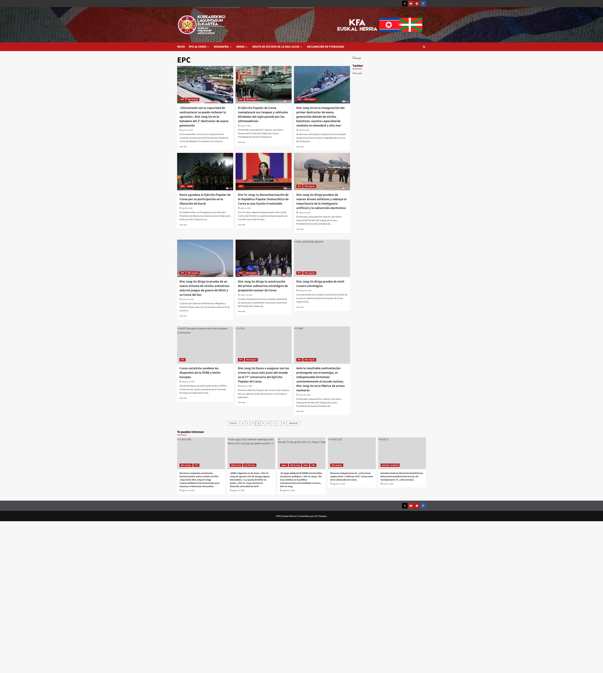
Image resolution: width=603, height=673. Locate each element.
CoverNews (303, 515)
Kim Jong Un (193, 99)
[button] (424, 46)
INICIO (181, 47)
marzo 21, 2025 (188, 299)
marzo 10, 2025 (246, 295)
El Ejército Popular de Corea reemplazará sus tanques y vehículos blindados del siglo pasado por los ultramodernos (263, 114)
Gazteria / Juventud (390, 465)
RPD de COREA (197, 47)
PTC (196, 465)
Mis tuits (357, 73)
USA (313, 465)
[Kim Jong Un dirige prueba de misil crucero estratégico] (322, 258)
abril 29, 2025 (304, 130)
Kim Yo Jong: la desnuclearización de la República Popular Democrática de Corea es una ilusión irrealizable (263, 199)
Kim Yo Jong (236, 465)
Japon (284, 465)
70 (284, 423)
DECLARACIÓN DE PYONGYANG (325, 47)
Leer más (183, 146)
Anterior (233, 423)
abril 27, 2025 (187, 208)
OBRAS (240, 47)
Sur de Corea (249, 465)
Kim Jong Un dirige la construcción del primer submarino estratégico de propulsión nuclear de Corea (263, 286)
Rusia (190, 186)
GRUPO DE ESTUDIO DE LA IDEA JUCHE (275, 47)
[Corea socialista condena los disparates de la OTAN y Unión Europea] (205, 345)
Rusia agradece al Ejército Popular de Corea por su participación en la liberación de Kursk (205, 199)
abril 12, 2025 (245, 208)
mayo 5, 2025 (245, 125)
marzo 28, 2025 (305, 212)
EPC (182, 99)
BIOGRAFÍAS (221, 47)
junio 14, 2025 (187, 130)
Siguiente (293, 423)
